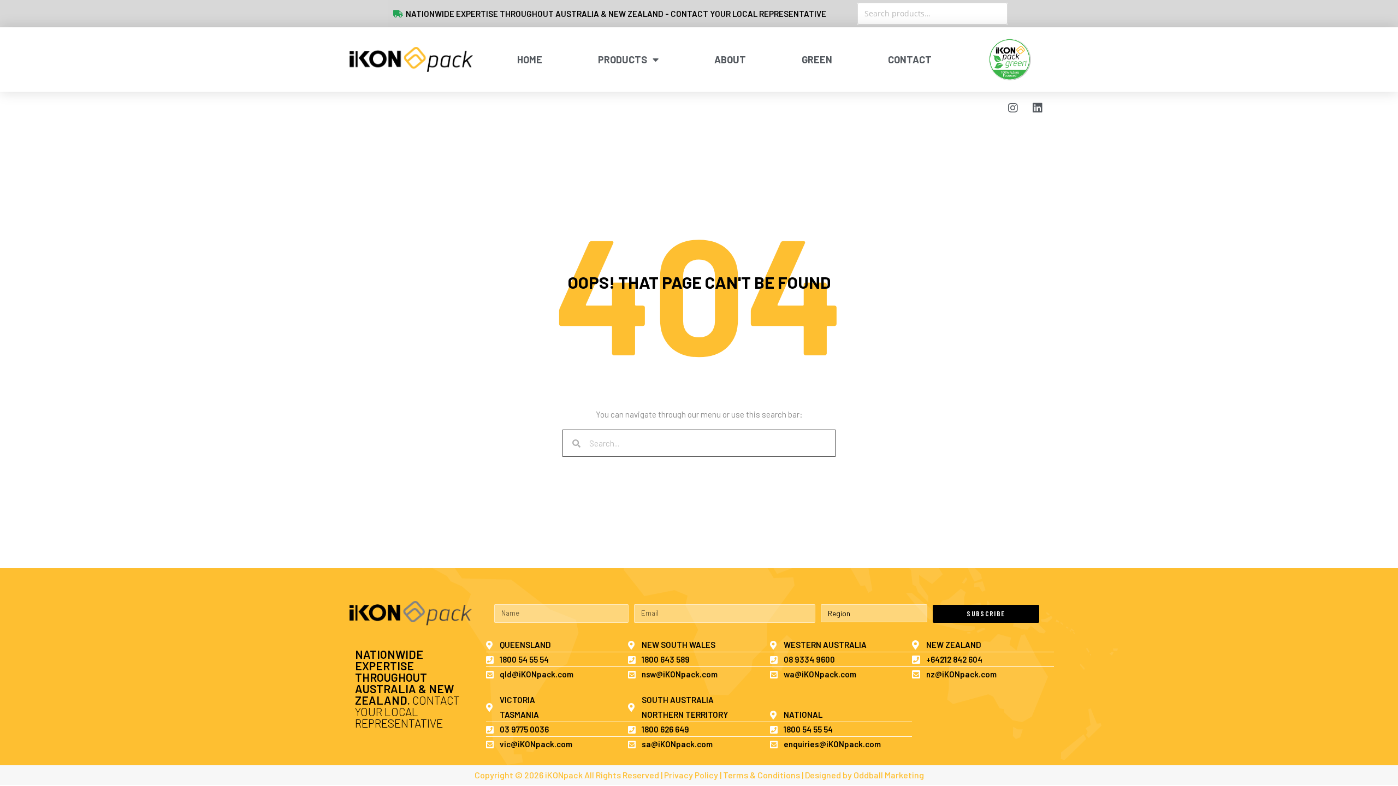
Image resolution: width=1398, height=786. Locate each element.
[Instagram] (1013, 108)
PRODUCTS (622, 59)
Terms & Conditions (761, 775)
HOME (529, 59)
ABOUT (730, 59)
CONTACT (910, 59)
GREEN (817, 59)
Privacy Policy (691, 775)
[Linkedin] (1037, 108)
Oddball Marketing (889, 775)
